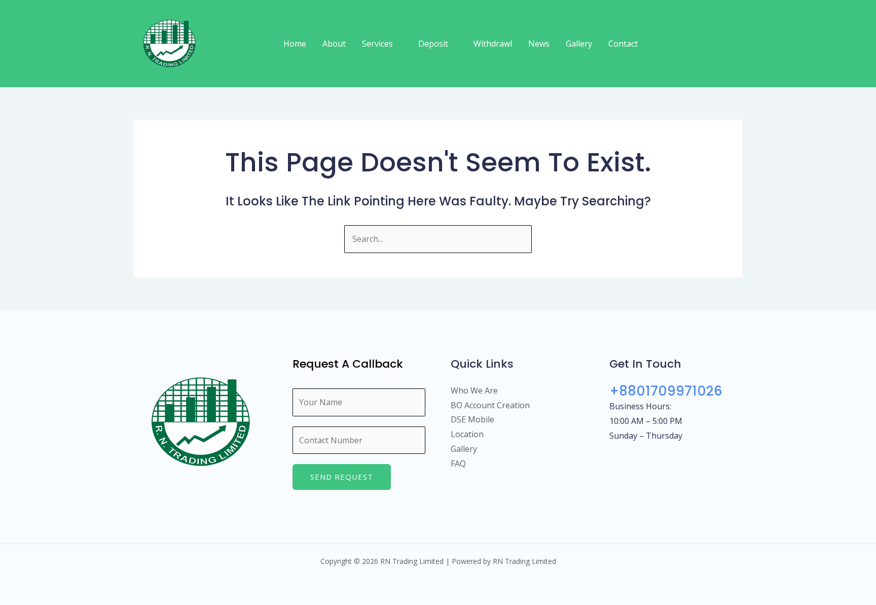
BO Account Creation (490, 405)
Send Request (341, 477)
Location (467, 434)
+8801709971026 (665, 391)
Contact (623, 43)
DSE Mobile (472, 419)
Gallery (579, 43)
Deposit (433, 43)
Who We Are (474, 390)
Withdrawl (492, 43)
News (539, 43)
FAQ (458, 463)
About (334, 43)
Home (294, 43)
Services (377, 43)
